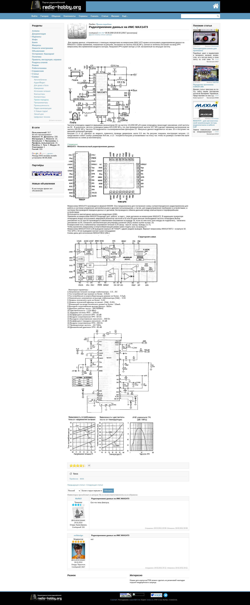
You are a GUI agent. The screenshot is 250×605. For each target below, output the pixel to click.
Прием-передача (41, 100)
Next (197, 28)
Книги (35, 42)
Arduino (35, 31)
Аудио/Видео (39, 82)
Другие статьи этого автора (100, 35)
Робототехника (39, 68)
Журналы (36, 37)
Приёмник (74, 479)
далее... (50, 153)
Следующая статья (94, 485)
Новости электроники (42, 48)
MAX (82, 479)
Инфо (35, 39)
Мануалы (36, 45)
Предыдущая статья (76, 485)
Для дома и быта (41, 85)
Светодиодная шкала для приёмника (205, 49)
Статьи (35, 74)
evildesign (78, 535)
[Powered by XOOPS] (156, 595)
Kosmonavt (215, 46)
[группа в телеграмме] (166, 595)
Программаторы (41, 103)
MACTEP (101, 33)
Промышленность (41, 105)
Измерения (39, 88)
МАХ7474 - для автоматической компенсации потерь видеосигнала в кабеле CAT (205, 124)
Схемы (35, 77)
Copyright (113, 600)
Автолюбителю (40, 80)
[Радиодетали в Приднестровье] (47, 172)
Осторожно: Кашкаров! (43, 54)
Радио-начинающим (42, 108)
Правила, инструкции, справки (46, 59)
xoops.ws (150, 600)
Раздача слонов (39, 62)
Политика (36, 57)
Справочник (38, 71)
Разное (35, 65)
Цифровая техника (42, 117)
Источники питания (42, 91)
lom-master (215, 118)
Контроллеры (39, 97)
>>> (217, 59)
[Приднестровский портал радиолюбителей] (216, 8)
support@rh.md (134, 600)
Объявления (38, 51)
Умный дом (39, 114)
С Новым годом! (41, 111)
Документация (39, 34)
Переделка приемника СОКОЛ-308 (203, 86)
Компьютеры (39, 94)
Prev (194, 28)
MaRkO (78, 499)
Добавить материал (55, 120)
